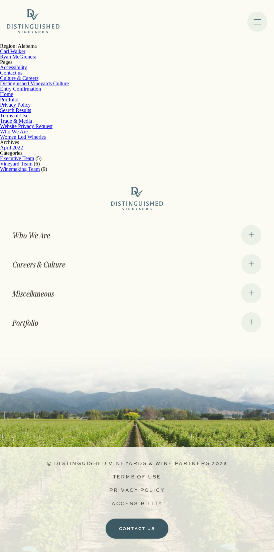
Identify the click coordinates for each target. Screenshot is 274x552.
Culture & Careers (19, 78)
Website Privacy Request (26, 126)
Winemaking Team (20, 169)
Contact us (11, 73)
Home (6, 94)
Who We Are (14, 131)
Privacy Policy (15, 105)
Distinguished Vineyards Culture (34, 83)
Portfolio (9, 99)
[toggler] (257, 22)
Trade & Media (16, 121)
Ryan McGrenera (18, 57)
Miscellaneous (33, 294)
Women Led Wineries (23, 137)
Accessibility (13, 67)
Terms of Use (14, 115)
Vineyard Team (16, 164)
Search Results (15, 110)
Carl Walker (12, 51)
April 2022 (11, 147)
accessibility (137, 503)
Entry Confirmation (20, 89)
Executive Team (17, 158)
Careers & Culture (39, 264)
